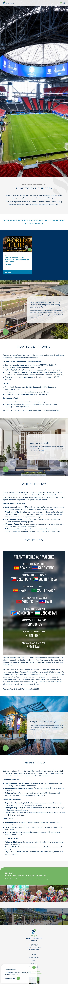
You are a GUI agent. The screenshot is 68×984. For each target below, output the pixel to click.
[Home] (8, 2)
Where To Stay (39, 220)
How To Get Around (15, 220)
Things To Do (34, 223)
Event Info (57, 220)
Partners (34, 964)
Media (34, 961)
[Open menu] (64, 3)
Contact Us (33, 958)
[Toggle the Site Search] (61, 3)
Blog (34, 954)
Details (8, 272)
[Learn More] (6, 332)
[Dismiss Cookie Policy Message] (34, 967)
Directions (8, 264)
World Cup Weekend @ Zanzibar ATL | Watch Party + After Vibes (17, 260)
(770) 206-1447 (34, 949)
